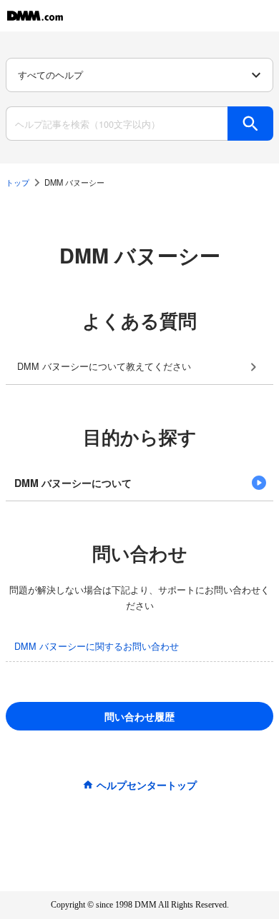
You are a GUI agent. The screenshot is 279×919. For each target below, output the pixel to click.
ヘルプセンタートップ (147, 785)
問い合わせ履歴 (139, 716)
